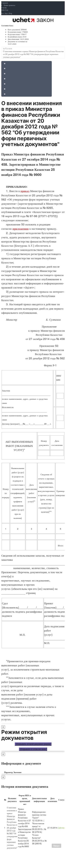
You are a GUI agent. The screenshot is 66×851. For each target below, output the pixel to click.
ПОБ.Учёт (4, 10)
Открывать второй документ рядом (33, 744)
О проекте (4, 3)
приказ (25, 191)
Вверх (56, 845)
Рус (2, 13)
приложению (20, 229)
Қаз (6, 13)
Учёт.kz (4, 8)
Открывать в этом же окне (33, 749)
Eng (10, 13)
